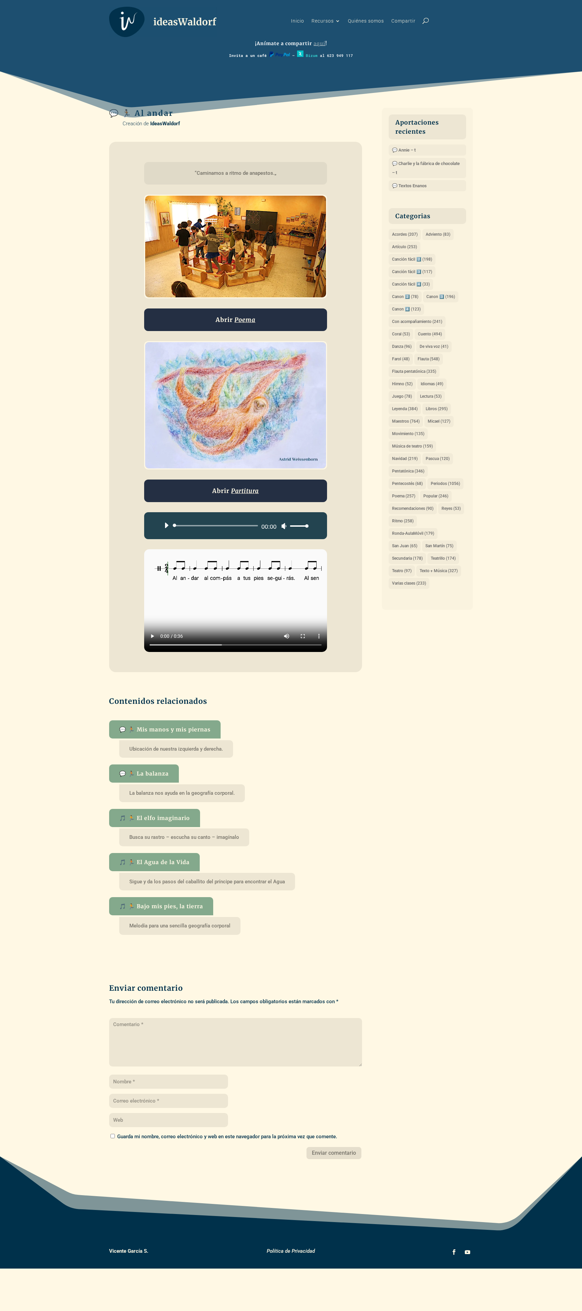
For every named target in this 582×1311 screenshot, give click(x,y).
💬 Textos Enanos (409, 185)
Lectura (431, 396)
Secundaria (407, 558)
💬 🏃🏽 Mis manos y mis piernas (165, 729)
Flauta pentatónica (414, 371)
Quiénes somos (366, 21)
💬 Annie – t (404, 150)
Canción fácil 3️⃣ (412, 271)
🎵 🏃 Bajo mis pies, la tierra (161, 906)
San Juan (404, 546)
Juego (402, 396)
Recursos (323, 21)
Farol (401, 359)
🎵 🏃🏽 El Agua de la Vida (154, 862)
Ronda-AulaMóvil (413, 533)
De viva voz (434, 346)
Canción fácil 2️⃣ (412, 259)
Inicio (297, 21)
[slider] (297, 526)
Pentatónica (408, 471)
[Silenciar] (284, 526)
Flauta (429, 359)
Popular (435, 496)
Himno (402, 384)
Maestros (406, 421)
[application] (234, 525)
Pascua (438, 458)
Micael (439, 421)
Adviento (438, 234)
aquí (319, 43)
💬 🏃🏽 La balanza (144, 773)
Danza (402, 346)
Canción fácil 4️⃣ (411, 284)
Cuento (430, 334)
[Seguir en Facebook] (454, 1252)
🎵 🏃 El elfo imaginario (154, 818)
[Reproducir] (166, 525)
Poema (403, 496)
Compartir (403, 21)
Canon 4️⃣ (406, 309)
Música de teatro (412, 446)
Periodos (445, 483)
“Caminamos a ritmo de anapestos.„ (236, 173)
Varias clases (409, 583)
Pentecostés (407, 483)
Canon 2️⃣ (405, 296)
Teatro (402, 570)
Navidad (405, 458)
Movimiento (408, 433)
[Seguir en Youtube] (467, 1252)
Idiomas (432, 384)
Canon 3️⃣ (440, 296)
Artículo (404, 246)
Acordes (405, 234)
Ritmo (403, 521)
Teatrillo (443, 558)
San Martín (439, 546)
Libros (437, 408)
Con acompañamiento (417, 321)
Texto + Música (439, 570)
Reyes (451, 508)
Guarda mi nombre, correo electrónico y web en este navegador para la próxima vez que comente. (227, 1137)
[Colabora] (279, 55)
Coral (401, 334)
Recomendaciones (412, 508)
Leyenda (405, 408)
